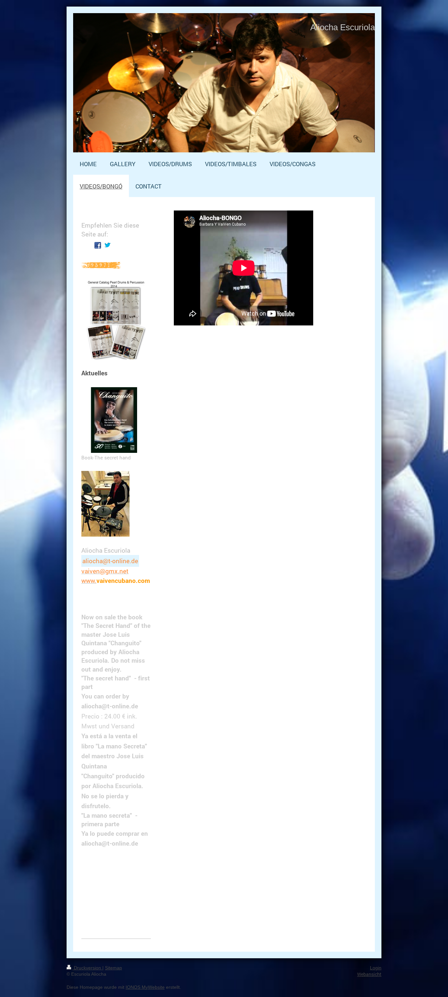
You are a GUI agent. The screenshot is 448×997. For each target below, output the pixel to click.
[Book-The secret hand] (114, 420)
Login (375, 967)
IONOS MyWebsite (145, 987)
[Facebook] (97, 245)
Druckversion (87, 967)
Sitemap (113, 967)
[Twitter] (107, 245)
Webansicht (369, 974)
